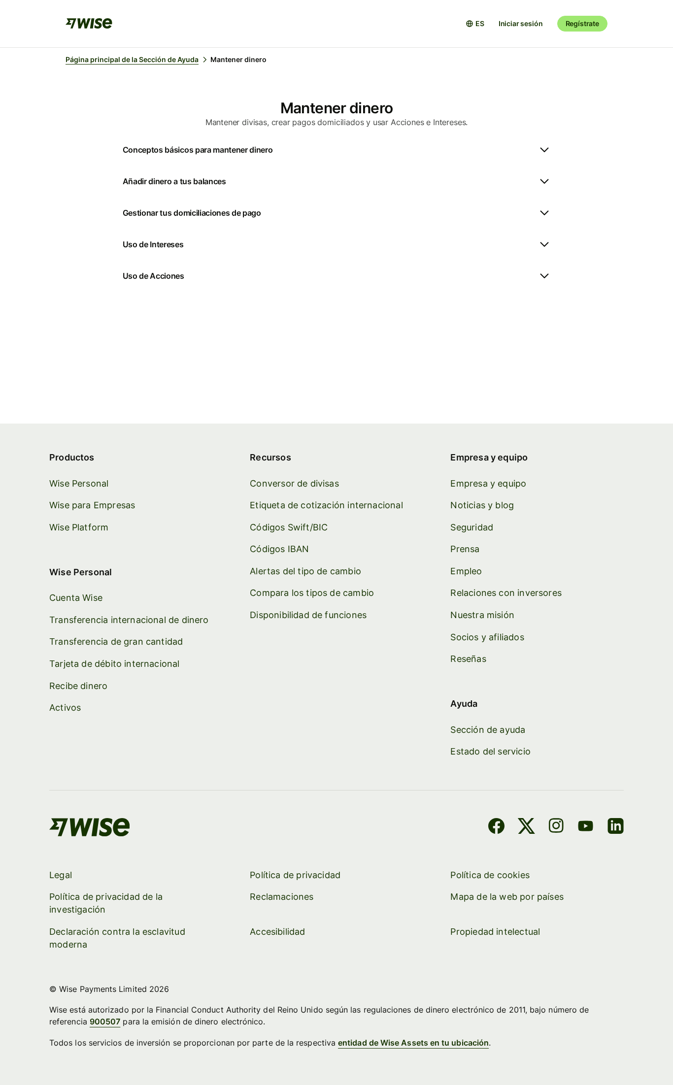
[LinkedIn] (615, 827)
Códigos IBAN (279, 549)
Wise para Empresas (92, 505)
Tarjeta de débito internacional (114, 663)
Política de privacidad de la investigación (106, 903)
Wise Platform (78, 527)
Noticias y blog (482, 505)
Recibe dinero (78, 686)
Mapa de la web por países (507, 896)
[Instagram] (556, 827)
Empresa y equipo (488, 483)
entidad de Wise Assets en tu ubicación (413, 1043)
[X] (526, 827)
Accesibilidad (277, 931)
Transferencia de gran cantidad (116, 641)
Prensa (464, 549)
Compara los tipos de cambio (312, 593)
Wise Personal (78, 483)
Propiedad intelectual (495, 931)
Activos (65, 707)
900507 (105, 1021)
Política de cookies (489, 875)
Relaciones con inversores (506, 593)
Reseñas (468, 659)
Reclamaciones (281, 896)
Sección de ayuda (487, 729)
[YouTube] (585, 827)
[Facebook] (496, 827)
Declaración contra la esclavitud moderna (117, 938)
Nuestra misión (482, 615)
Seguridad (471, 527)
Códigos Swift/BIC (289, 527)
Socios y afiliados (487, 637)
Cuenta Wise (75, 597)
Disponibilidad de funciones (308, 615)
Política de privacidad (295, 875)
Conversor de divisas (294, 483)
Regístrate (582, 23)
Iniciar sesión (521, 23)
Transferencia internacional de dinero (129, 620)
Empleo (466, 571)
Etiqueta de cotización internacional (326, 505)
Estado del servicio (490, 751)
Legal (60, 875)
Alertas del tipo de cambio (305, 571)
